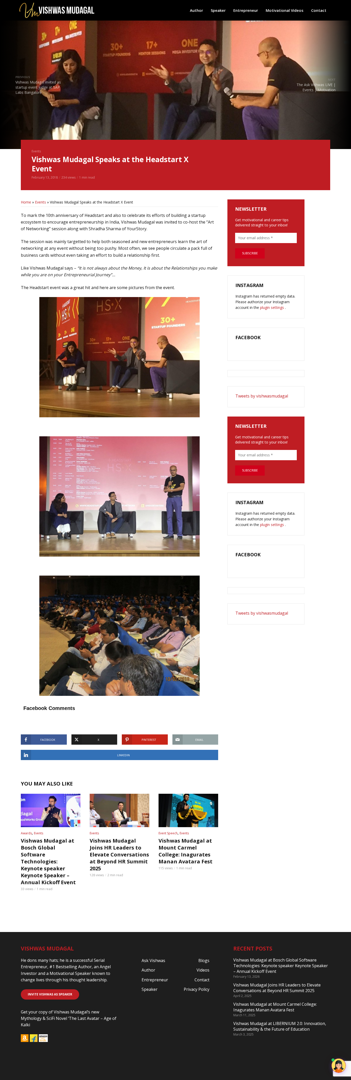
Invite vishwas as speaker (50, 994)
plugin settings (272, 307)
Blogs (203, 960)
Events (36, 151)
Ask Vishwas (153, 960)
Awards (26, 833)
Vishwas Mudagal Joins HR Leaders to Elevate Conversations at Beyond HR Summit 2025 (119, 854)
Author (196, 10)
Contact (318, 10)
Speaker (218, 10)
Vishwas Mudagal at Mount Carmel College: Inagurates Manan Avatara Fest (186, 851)
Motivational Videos (284, 10)
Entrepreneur (245, 10)
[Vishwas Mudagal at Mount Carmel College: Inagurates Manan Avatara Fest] (188, 810)
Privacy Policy (196, 989)
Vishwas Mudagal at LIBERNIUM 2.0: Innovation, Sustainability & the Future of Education (279, 1026)
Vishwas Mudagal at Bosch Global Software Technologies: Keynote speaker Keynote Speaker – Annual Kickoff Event (48, 861)
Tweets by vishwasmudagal (261, 396)
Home (26, 202)
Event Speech (168, 833)
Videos (203, 970)
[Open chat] (338, 1065)
